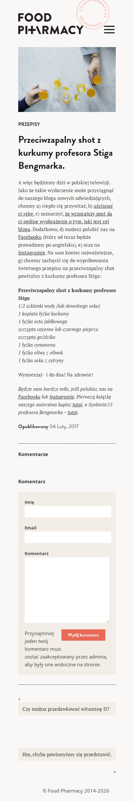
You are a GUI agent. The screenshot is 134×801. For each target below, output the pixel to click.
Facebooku (30, 237)
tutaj (77, 404)
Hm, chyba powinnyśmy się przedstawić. (67, 754)
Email (30, 528)
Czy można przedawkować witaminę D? (65, 709)
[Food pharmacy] (67, 23)
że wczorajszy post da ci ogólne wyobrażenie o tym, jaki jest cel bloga (65, 221)
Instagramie (31, 252)
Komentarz (36, 553)
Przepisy (29, 124)
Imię (29, 502)
